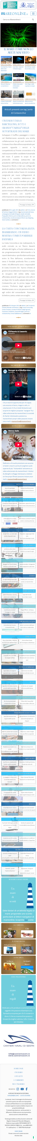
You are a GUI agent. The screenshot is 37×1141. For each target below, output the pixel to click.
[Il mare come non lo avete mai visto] (18, 35)
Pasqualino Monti (7, 216)
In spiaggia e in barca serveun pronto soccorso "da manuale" (10, 780)
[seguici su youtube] (22, 1089)
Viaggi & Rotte (12, 212)
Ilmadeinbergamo (13, 1095)
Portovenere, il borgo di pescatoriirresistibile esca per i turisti (27, 871)
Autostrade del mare (27, 212)
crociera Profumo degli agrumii (20, 309)
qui (26, 920)
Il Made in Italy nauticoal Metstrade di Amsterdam (18, 86)
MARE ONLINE (18, 1131)
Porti (28, 210)
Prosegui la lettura (26, 205)
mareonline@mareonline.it (21, 421)
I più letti (18, 1076)
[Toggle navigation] (33, 14)
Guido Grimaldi (25, 214)
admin (23, 210)
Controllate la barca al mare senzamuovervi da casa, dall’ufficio (27, 856)
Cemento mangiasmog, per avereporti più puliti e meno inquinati (10, 856)
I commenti (19, 1080)
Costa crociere (6, 309)
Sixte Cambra (6, 220)
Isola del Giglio (19, 311)
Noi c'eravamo (18, 1084)
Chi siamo (18, 1072)
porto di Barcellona (19, 216)
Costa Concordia (28, 308)
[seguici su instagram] (18, 1089)
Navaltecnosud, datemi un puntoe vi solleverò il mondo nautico (9, 749)
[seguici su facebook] (26, 1089)
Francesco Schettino (8, 311)
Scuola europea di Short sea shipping (22, 218)
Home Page (18, 1068)
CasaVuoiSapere (25, 1095)
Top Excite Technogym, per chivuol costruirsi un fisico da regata (9, 825)
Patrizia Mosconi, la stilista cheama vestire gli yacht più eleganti (27, 719)
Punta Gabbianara (16, 313)
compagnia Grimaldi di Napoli (11, 214)
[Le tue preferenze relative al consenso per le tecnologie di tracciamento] (33, 1137)
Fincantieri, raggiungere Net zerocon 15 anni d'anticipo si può (27, 536)
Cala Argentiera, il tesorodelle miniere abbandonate (6, 68)
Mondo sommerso (12, 308)
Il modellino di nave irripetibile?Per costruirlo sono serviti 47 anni (27, 658)
